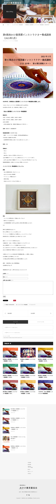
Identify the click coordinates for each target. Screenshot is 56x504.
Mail (5, 276)
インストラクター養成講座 (13, 40)
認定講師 (29, 464)
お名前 (6, 273)
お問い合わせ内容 (8, 280)
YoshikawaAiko (11, 304)
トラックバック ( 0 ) (40, 321)
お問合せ (29, 473)
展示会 (29, 469)
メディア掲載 (30, 467)
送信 (4, 296)
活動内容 (29, 466)
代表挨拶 (29, 462)
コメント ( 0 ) (15, 321)
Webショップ (30, 471)
